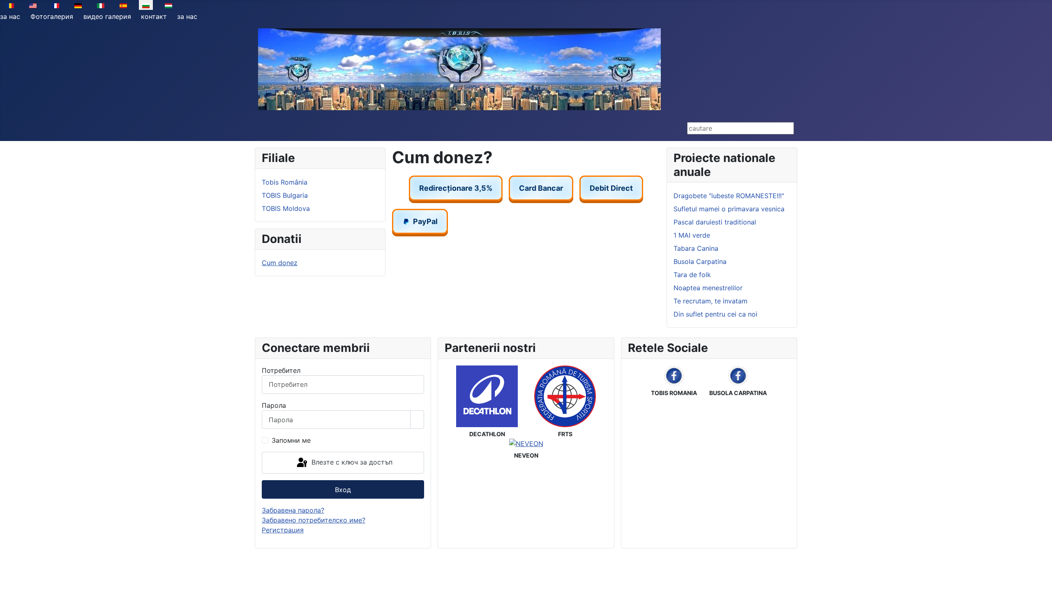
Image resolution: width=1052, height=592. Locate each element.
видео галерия (107, 16)
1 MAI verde (692, 235)
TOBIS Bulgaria (285, 195)
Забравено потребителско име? (313, 520)
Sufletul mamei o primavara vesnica (729, 209)
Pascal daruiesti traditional (715, 222)
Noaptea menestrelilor (708, 288)
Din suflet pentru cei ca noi (715, 314)
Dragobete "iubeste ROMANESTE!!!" (729, 196)
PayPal (425, 221)
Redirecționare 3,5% (455, 188)
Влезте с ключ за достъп (350, 462)
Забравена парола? (293, 510)
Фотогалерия (51, 16)
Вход (343, 490)
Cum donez (280, 263)
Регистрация (283, 530)
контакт (154, 16)
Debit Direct (611, 188)
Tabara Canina (696, 248)
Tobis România (284, 182)
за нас (10, 16)
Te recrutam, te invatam (710, 301)
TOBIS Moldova (286, 208)
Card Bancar (541, 188)
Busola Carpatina (700, 261)
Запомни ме (291, 440)
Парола (274, 405)
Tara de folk (692, 275)
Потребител (281, 370)
